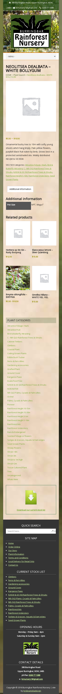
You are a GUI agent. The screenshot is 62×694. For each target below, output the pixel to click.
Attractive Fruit (13, 329)
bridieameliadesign (32, 690)
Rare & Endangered (16, 432)
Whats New (12, 479)
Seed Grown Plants (16, 444)
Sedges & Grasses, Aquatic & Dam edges (26, 440)
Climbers (11, 345)
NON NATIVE (12, 388)
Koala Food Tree (14, 381)
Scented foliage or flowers (19, 436)
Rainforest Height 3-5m (17, 416)
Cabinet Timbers (14, 341)
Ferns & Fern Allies (15, 361)
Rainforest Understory (39, 175)
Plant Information (16, 554)
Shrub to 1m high (15, 459)
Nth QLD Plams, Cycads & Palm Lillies (24, 598)
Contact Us (13, 565)
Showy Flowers (14, 447)
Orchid (10, 396)
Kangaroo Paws (14, 377)
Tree (9, 471)
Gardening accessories (18, 365)
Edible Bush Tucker (16, 357)
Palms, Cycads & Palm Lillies (20, 400)
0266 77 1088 (34, 675)
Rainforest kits (14, 424)
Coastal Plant (13, 349)
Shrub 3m (11, 455)
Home (11, 543)
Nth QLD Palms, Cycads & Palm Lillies (23, 392)
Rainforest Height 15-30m (18, 412)
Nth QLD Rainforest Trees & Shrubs (24, 602)
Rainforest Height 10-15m (18, 408)
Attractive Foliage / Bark (35, 165)
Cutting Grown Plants (16, 353)
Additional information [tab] (20, 189)
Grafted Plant (13, 369)
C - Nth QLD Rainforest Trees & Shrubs (24, 337)
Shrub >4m (12, 451)
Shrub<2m (12, 463)
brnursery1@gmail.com (32, 679)
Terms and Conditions (18, 557)
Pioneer (11, 404)
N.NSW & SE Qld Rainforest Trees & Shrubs (32, 172)
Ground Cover (13, 373)
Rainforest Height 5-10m (17, 175)
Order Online (14, 546)
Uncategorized (14, 475)
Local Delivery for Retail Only (21, 561)
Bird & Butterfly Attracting (18, 333)
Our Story (12, 550)
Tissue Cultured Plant (17, 467)
